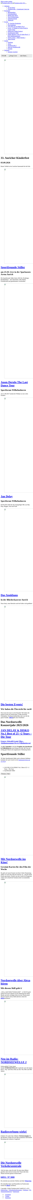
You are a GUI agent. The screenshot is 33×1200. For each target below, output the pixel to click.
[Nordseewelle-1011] (13, 3)
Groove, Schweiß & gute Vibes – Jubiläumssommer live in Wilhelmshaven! (16, 742)
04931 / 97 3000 (8, 1177)
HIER (11, 717)
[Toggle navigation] (26, 3)
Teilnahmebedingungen (15, 1190)
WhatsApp (28, 1181)
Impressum (16, 1191)
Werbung (25, 1190)
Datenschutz (4, 1190)
